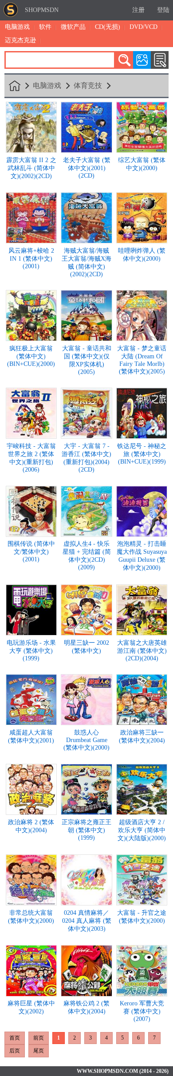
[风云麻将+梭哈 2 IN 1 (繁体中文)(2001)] (31, 241)
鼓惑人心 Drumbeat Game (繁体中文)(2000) (86, 740)
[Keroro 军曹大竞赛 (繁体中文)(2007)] (142, 994)
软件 (45, 27)
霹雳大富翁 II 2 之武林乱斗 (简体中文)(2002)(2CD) (31, 168)
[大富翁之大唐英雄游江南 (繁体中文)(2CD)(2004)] (142, 633)
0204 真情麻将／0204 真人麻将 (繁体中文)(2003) (86, 920)
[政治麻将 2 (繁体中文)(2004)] (31, 812)
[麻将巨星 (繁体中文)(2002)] (31, 994)
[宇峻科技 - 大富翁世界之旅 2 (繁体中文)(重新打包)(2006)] (31, 436)
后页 (14, 1051)
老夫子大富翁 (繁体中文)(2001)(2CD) (86, 168)
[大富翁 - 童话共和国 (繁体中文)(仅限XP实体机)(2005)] (86, 338)
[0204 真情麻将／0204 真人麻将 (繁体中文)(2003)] (86, 903)
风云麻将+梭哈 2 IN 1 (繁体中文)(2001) (31, 258)
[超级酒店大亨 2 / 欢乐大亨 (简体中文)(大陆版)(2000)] (142, 812)
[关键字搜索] (124, 60)
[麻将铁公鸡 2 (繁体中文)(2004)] (86, 994)
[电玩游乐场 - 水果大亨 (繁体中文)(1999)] (31, 633)
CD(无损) (107, 27)
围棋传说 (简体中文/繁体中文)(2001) (31, 551)
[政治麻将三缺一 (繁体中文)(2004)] (142, 722)
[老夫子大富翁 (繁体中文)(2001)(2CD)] (86, 150)
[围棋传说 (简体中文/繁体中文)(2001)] (31, 534)
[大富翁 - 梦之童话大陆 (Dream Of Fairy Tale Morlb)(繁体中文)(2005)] (142, 338)
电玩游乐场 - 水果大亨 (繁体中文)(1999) (31, 650)
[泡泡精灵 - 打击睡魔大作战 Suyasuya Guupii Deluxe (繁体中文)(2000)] (142, 534)
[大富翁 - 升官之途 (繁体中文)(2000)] (142, 903)
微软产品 (73, 27)
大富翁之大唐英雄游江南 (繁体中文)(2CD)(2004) (142, 650)
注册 (138, 10)
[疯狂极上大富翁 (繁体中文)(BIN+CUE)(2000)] (31, 338)
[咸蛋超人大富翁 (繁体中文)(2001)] (31, 722)
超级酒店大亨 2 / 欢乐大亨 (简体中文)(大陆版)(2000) (142, 830)
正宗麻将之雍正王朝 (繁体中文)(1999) (86, 830)
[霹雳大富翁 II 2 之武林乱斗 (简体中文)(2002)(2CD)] (31, 150)
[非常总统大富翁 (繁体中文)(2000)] (31, 903)
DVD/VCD (143, 27)
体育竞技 (88, 85)
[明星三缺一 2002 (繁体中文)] (86, 633)
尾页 (38, 1051)
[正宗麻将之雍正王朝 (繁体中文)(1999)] (86, 812)
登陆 (163, 10)
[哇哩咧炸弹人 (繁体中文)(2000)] (142, 241)
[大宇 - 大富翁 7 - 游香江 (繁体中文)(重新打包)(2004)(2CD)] (86, 436)
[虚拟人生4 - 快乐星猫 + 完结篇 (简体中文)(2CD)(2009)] (86, 534)
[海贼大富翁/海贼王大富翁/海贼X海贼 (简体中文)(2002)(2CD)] (86, 241)
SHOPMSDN (42, 10)
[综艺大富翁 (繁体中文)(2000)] (142, 150)
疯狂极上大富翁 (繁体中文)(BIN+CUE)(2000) (31, 356)
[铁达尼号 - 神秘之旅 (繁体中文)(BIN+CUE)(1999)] (142, 436)
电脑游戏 (17, 27)
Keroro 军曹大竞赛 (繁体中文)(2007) (142, 1011)
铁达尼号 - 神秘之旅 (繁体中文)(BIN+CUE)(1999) (141, 454)
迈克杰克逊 (20, 40)
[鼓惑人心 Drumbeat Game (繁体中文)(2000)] (86, 722)
